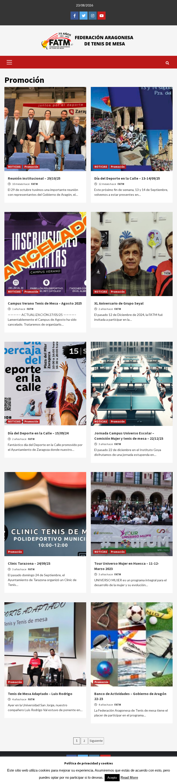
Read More (129, 777)
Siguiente (96, 741)
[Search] (167, 62)
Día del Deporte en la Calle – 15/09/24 (38, 433)
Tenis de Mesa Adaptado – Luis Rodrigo (40, 693)
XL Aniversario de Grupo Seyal (119, 303)
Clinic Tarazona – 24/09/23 (29, 563)
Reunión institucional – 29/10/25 (34, 178)
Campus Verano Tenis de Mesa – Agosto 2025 (45, 303)
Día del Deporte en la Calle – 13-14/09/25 (127, 178)
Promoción (31, 166)
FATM (34, 184)
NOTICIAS (14, 166)
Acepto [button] (112, 777)
